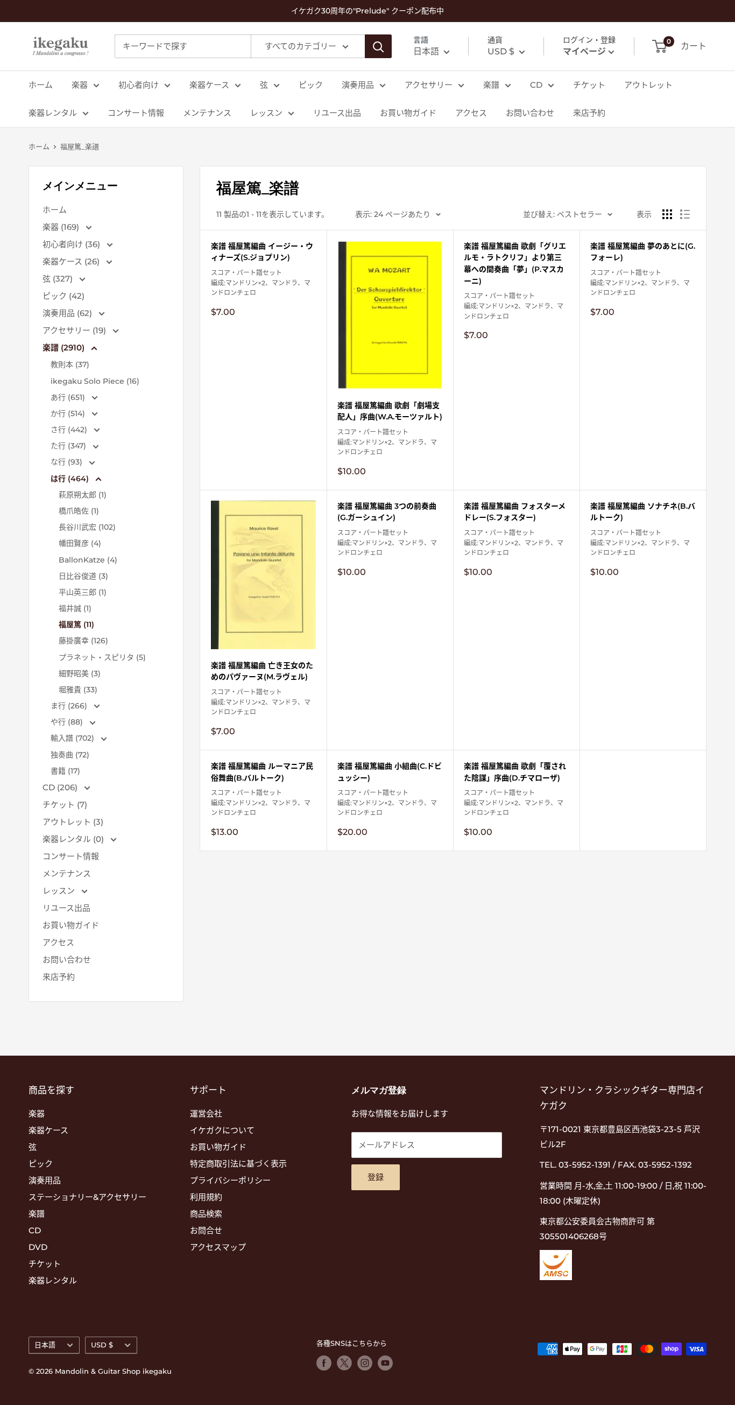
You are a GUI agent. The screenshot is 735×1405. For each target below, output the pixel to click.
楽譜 (491, 85)
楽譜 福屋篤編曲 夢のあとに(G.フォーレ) (642, 252)
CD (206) (61, 787)
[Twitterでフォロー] (344, 1363)
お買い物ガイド (408, 113)
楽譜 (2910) (65, 347)
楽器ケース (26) (72, 261)
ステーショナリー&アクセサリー (87, 1197)
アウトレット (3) (73, 822)
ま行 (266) (70, 706)
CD (536, 85)
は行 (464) (71, 478)
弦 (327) (59, 278)
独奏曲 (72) (70, 755)
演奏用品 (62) (68, 313)
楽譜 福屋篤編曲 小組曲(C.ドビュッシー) (389, 772)
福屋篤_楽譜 (79, 146)
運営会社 (206, 1113)
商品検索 (206, 1214)
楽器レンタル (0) (74, 839)
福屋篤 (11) (76, 624)
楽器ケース (209, 85)
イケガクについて (222, 1130)
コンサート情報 (136, 113)
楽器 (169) (62, 227)
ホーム (41, 85)
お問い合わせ (530, 113)
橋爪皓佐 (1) (79, 511)
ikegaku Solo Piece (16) (95, 381)
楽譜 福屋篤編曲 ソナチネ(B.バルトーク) (642, 512)
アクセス (471, 113)
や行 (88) (68, 722)
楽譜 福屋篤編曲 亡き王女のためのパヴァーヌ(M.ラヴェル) (262, 671)
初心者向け (138, 85)
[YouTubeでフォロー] (385, 1363)
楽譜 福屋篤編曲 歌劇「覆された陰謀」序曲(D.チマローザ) (515, 772)
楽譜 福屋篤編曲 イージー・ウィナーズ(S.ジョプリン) (262, 252)
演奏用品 (358, 85)
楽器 (80, 85)
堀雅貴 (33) (78, 689)
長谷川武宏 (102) (87, 527)
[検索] (378, 46)
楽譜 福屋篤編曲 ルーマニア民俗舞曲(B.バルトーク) (262, 772)
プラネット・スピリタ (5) (102, 657)
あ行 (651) (69, 397)
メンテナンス (207, 113)
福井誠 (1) (75, 608)
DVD (38, 1247)
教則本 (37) (70, 364)
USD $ (102, 1345)
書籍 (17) (65, 771)
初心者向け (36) (72, 244)
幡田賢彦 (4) (80, 543)
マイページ (584, 51)
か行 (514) (69, 413)
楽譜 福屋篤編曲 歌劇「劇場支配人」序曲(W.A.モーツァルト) (389, 411)
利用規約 (206, 1197)
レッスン (266, 113)
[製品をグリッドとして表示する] (667, 214)
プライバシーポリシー (230, 1180)
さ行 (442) (70, 429)
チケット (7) (65, 804)
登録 (375, 1177)
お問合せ (206, 1230)
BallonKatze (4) (88, 560)
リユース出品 (337, 113)
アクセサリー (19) (75, 330)
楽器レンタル (53, 113)
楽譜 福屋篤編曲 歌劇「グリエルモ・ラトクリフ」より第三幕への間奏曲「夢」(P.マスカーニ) (515, 263)
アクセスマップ (218, 1247)
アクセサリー (429, 85)
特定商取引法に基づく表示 (238, 1163)
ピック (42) (63, 296)
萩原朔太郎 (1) (83, 495)
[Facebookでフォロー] (323, 1363)
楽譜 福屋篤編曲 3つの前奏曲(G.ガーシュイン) (386, 512)
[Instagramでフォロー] (364, 1363)
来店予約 (589, 113)
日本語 (44, 1345)
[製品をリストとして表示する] (685, 214)
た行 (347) (69, 446)
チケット (589, 85)
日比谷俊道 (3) (83, 576)
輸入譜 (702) (73, 738)
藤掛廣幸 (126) (83, 640)
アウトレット (648, 85)
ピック (311, 85)
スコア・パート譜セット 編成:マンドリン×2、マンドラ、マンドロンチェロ (260, 283)
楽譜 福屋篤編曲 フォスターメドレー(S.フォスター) (515, 512)
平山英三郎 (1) (83, 592)
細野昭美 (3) (80, 673)
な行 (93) (67, 462)
